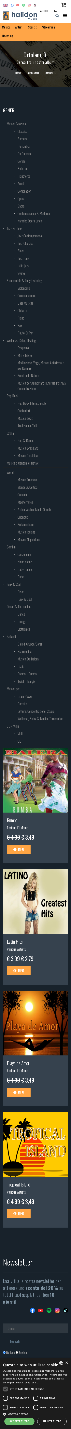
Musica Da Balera (28, 658)
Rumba (12, 820)
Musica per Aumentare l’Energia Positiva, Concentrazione (42, 385)
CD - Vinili (13, 726)
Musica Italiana (26, 531)
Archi (21, 183)
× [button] (66, 1362)
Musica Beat (25, 418)
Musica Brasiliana (28, 448)
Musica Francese (27, 479)
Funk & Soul (14, 584)
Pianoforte (24, 176)
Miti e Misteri (25, 355)
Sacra (21, 205)
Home (18, 73)
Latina (10, 433)
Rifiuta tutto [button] (52, 1421)
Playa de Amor (18, 1062)
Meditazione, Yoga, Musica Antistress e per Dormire (41, 365)
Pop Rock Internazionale (32, 403)
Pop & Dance (26, 440)
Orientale (23, 517)
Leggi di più (31, 1382)
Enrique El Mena (17, 827)
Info (20, 849)
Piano (21, 318)
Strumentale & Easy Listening (24, 280)
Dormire (22, 703)
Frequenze (24, 347)
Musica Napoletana (29, 539)
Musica (6, 27)
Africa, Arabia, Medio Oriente (34, 509)
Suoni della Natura (28, 375)
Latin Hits (15, 941)
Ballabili (11, 636)
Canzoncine (24, 554)
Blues (21, 250)
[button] (35, 1414)
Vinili (20, 733)
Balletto (22, 168)
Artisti (19, 27)
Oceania (22, 494)
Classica (22, 131)
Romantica (24, 146)
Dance (21, 614)
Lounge (22, 621)
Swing (21, 273)
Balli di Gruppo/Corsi (30, 644)
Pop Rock (12, 395)
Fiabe (21, 576)
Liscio (21, 666)
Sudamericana (26, 524)
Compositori (33, 73)
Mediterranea (25, 502)
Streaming (48, 27)
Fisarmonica (25, 651)
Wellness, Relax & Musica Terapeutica (40, 718)
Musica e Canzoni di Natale (23, 463)
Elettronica (24, 629)
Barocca (22, 138)
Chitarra (22, 310)
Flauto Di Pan (25, 332)
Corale (21, 161)
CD (19, 741)
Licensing (7, 36)
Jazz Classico (25, 243)
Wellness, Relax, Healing (21, 340)
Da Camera (24, 153)
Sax (20, 325)
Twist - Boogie (26, 681)
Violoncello (24, 288)
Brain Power (25, 696)
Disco (21, 591)
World (10, 472)
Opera (21, 198)
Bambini (11, 546)
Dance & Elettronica (19, 606)
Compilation (24, 191)
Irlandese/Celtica (27, 487)
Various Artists (17, 949)
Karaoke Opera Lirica (30, 220)
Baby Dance (25, 569)
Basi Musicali (25, 303)
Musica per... (14, 688)
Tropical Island (18, 1184)
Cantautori (24, 410)
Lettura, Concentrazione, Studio (36, 711)
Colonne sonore (27, 295)
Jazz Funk (23, 258)
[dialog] (35, 1393)
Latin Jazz (23, 265)
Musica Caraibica (28, 455)
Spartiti (32, 27)
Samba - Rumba (27, 673)
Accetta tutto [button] (19, 1421)
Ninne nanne (25, 561)
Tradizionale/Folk (27, 425)
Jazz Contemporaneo (30, 235)
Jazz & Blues (14, 228)
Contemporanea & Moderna (34, 213)
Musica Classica (16, 123)
